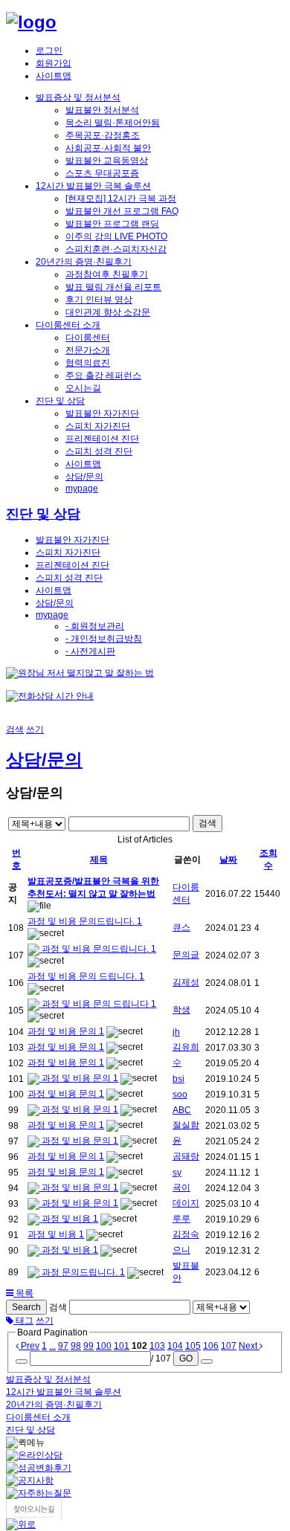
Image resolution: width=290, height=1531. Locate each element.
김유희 (186, 1047)
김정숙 (186, 1234)
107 (228, 1346)
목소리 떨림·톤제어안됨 (112, 122)
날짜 (228, 859)
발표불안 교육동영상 (106, 160)
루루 (181, 1218)
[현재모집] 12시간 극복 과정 (120, 198)
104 (175, 1346)
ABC (182, 1110)
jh (176, 1032)
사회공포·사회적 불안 (108, 148)
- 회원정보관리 (94, 626)
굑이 (181, 1187)
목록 (23, 1293)
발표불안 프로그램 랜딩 (112, 224)
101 (121, 1346)
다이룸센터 (87, 337)
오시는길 (83, 388)
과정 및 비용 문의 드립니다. (83, 976)
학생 (181, 1010)
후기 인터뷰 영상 (98, 299)
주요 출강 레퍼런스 (103, 375)
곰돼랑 (186, 1156)
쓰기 (35, 729)
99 (88, 1346)
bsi (178, 1079)
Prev (29, 1346)
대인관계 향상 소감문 (107, 312)
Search (26, 1307)
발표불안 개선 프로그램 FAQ (121, 211)
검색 (15, 729)
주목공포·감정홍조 (102, 135)
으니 (181, 1250)
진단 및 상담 (60, 401)
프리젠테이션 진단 (102, 438)
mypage (81, 488)
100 (104, 1346)
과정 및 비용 (66, 1218)
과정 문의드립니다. (79, 1272)
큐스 (181, 927)
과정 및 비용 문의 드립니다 (95, 1004)
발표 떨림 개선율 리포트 (113, 287)
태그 (23, 1320)
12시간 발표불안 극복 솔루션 (93, 186)
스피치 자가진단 (97, 426)
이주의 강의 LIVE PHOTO (116, 236)
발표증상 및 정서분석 (78, 97)
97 (63, 1346)
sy (177, 1172)
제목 (99, 859)
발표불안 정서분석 (102, 110)
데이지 (186, 1203)
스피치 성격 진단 (98, 451)
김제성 (186, 982)
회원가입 (53, 63)
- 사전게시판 (90, 651)
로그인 (49, 50)
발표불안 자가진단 (102, 413)
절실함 (186, 1125)
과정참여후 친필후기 (106, 274)
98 (76, 1346)
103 (157, 1346)
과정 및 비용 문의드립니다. (82, 921)
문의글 (186, 955)
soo (180, 1094)
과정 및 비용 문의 (63, 1031)
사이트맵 (53, 76)
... (52, 1346)
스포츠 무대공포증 (102, 173)
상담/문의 (84, 476)
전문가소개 (87, 350)
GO (186, 1358)
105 (193, 1346)
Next (249, 1346)
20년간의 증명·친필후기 (84, 262)
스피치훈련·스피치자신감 (116, 249)
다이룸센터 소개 (68, 325)
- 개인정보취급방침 (103, 639)
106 (211, 1346)
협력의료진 (87, 363)
